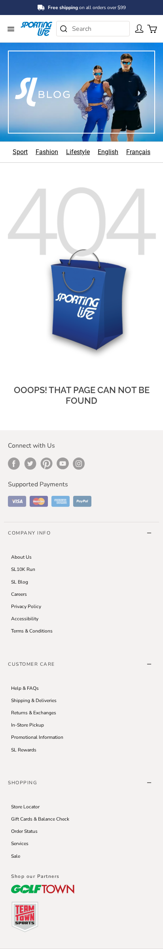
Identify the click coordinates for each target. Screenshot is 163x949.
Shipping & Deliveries (34, 700)
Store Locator (25, 807)
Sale (15, 856)
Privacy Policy (26, 606)
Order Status (24, 831)
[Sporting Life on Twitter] (30, 463)
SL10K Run (23, 569)
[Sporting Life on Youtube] (63, 463)
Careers (19, 594)
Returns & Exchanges (33, 713)
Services (19, 843)
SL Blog (19, 582)
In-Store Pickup (27, 725)
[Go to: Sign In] (138, 28)
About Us (21, 557)
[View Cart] (150, 28)
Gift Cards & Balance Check (40, 819)
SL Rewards (23, 750)
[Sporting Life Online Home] (36, 29)
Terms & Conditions (32, 631)
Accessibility (24, 619)
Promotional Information (37, 737)
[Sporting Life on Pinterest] (46, 463)
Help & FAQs (25, 688)
